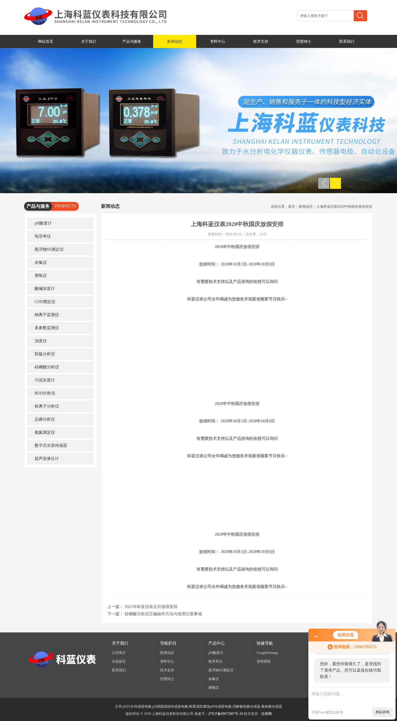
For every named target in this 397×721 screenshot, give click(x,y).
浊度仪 (41, 341)
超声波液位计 (47, 458)
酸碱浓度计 (45, 288)
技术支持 (260, 41)
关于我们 (88, 41)
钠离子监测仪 (47, 315)
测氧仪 (41, 275)
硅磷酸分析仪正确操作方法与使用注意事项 (163, 614)
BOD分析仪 (45, 393)
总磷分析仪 (45, 419)
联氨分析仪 (45, 354)
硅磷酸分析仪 (47, 367)
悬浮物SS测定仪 (49, 249)
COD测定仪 (45, 301)
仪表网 (266, 714)
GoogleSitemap (267, 653)
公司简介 (119, 653)
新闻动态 (174, 41)
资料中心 (217, 41)
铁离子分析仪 (47, 406)
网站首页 (45, 41)
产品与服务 (131, 41)
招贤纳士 (303, 41)
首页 (291, 207)
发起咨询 (382, 712)
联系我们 (346, 41)
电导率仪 (43, 236)
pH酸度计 (43, 223)
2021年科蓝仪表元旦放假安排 (151, 607)
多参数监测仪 (47, 328)
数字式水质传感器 (51, 445)
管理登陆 (264, 661)
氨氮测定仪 (45, 432)
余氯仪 (41, 262)
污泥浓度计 (45, 380)
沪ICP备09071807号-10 (225, 714)
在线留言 (119, 661)
